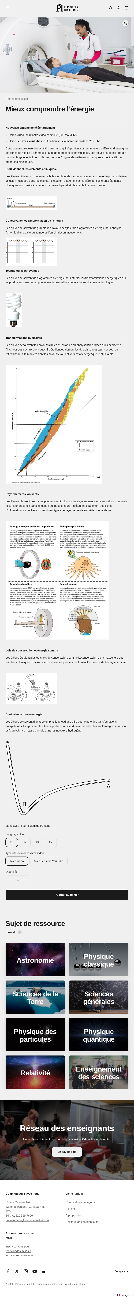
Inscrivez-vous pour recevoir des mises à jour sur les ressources (20, 1251)
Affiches (71, 1208)
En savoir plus (66, 1151)
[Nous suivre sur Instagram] (25, 1271)
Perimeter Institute (17, 98)
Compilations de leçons (80, 1202)
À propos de (73, 1215)
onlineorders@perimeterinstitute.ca (27, 1220)
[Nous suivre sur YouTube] (34, 1271)
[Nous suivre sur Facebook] (8, 1271)
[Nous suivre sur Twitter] (16, 1271)
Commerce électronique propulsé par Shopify (62, 1284)
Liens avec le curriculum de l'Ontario (28, 825)
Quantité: (11, 871)
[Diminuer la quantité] (11, 880)
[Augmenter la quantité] (25, 880)
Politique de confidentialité (82, 1221)
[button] (125, 1295)
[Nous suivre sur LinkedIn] (43, 1271)
